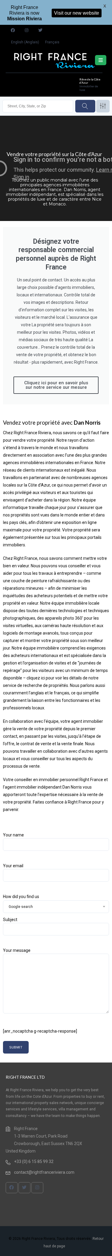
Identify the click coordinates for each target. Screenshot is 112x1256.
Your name (13, 835)
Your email (13, 865)
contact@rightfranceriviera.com (44, 1172)
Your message (16, 950)
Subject (10, 919)
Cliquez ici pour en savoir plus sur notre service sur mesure (56, 385)
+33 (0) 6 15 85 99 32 (33, 1161)
